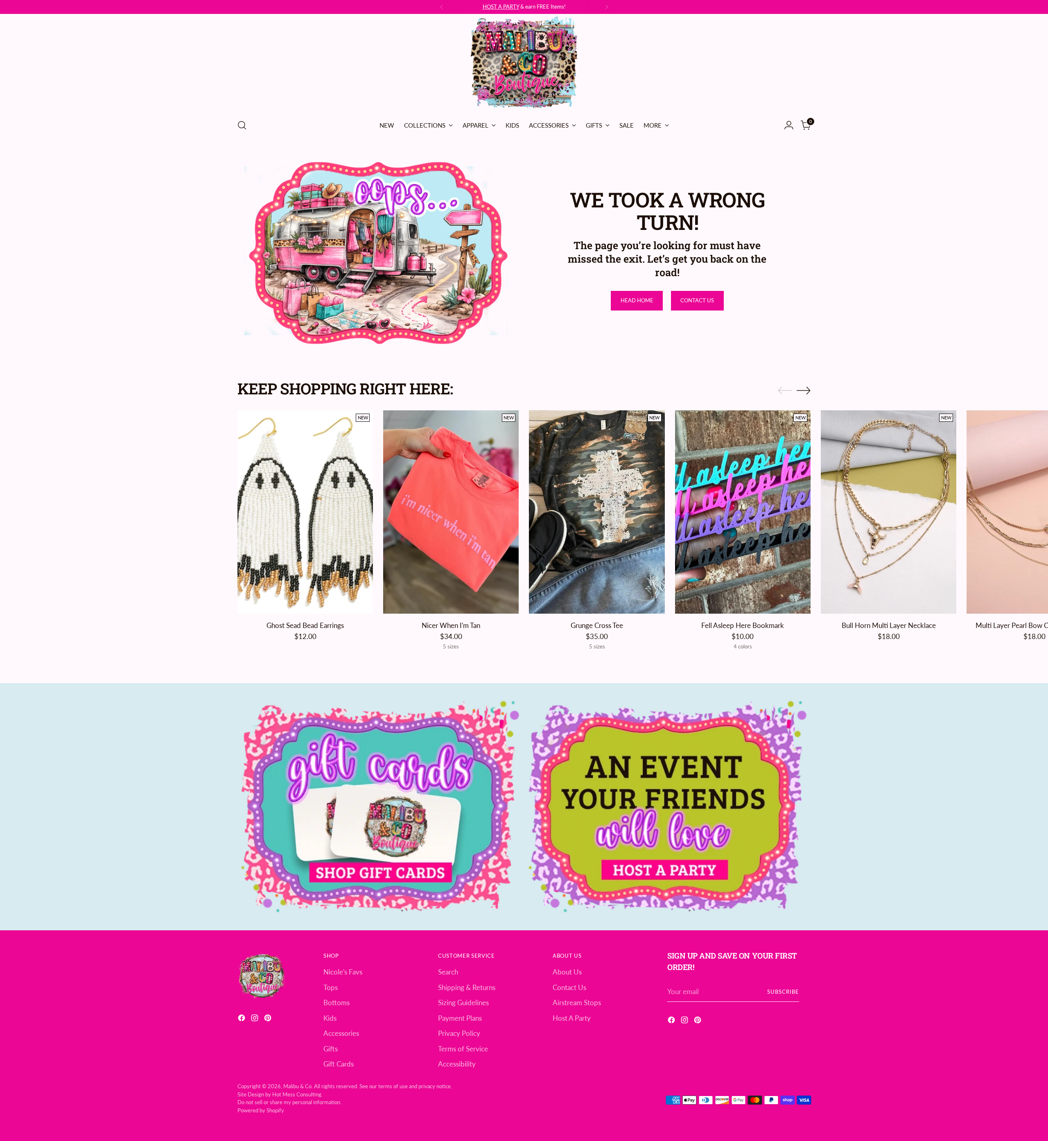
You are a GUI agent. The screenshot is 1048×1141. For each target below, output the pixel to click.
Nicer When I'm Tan (451, 625)
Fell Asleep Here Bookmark (742, 625)
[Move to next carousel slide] (804, 390)
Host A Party (572, 1018)
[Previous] (442, 7)
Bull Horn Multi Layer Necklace (889, 625)
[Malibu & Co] (524, 63)
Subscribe (783, 991)
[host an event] (668, 807)
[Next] (607, 7)
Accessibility (457, 1064)
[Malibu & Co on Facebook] (242, 1019)
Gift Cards (338, 1064)
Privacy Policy (459, 1033)
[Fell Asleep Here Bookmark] (743, 512)
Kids (330, 1018)
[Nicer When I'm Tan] (451, 512)
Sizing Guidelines (463, 1002)
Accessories (341, 1033)
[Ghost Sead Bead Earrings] (305, 512)
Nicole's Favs (342, 972)
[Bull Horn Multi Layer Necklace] (888, 512)
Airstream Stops (577, 1002)
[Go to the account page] (789, 125)
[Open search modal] (242, 125)
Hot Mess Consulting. (297, 1094)
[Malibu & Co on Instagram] (255, 1019)
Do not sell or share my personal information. (289, 1102)
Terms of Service (463, 1048)
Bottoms (336, 1002)
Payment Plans (460, 1018)
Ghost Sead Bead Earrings (305, 625)
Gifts (330, 1048)
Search (448, 972)
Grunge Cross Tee (597, 625)
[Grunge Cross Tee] (596, 512)
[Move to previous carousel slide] (785, 391)
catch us (533, 6)
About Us (567, 972)
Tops (330, 987)
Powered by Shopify (260, 1110)
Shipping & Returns (466, 987)
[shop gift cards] (380, 807)
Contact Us (569, 987)
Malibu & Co (297, 1086)
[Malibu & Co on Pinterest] (268, 1019)
